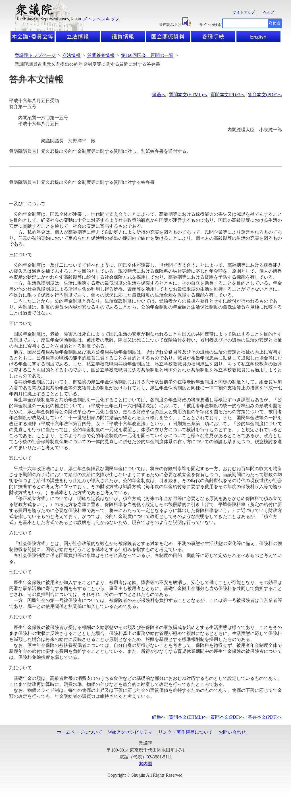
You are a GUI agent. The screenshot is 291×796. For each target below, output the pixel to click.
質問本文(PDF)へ (228, 94)
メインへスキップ (101, 19)
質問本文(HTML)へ (188, 94)
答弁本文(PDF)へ (265, 94)
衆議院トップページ (35, 55)
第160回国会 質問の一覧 (147, 55)
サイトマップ (244, 12)
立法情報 (71, 55)
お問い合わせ (232, 732)
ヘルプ (268, 12)
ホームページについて (79, 732)
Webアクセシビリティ (130, 732)
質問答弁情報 (101, 55)
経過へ (159, 94)
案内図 (145, 763)
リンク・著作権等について (185, 732)
